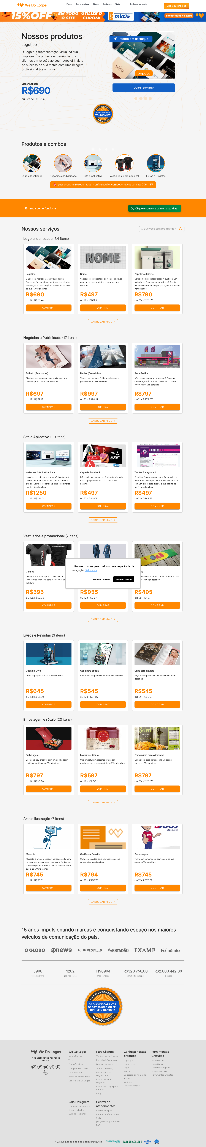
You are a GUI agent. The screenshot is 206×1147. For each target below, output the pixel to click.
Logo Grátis (157, 1064)
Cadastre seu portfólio (79, 1106)
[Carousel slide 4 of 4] (113, 149)
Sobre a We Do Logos (79, 1080)
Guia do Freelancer (77, 1114)
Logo (126, 1067)
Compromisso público (79, 1068)
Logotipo (128, 1060)
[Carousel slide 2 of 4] (100, 149)
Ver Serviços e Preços (107, 1056)
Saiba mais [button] (91, 570)
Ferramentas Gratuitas (162, 1075)
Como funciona (82, 4)
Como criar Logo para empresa (107, 1088)
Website (128, 1082)
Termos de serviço (105, 1068)
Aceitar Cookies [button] (124, 579)
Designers (107, 4)
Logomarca (129, 1064)
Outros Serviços (131, 1085)
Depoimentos (75, 1072)
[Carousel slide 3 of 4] (106, 149)
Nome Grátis (158, 1060)
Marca (127, 1071)
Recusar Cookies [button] (101, 579)
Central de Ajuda (104, 1110)
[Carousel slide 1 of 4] (93, 149)
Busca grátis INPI (160, 1071)
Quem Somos (75, 1056)
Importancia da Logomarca (103, 1074)
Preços (69, 4)
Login (144, 4)
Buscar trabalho (76, 1110)
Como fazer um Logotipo (103, 1081)
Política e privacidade (79, 1076)
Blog (98, 1093)
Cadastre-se (135, 4)
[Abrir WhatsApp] (7, 1139)
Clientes (95, 4)
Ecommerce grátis (161, 1067)
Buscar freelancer (105, 1064)
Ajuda (117, 4)
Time (70, 1060)
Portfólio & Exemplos (106, 1060)
